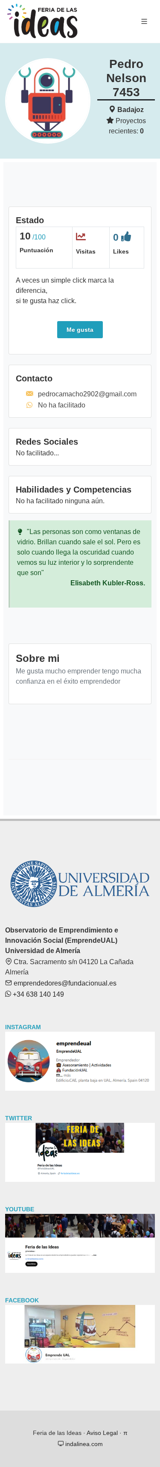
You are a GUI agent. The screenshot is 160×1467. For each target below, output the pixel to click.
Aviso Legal (102, 1432)
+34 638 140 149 (37, 994)
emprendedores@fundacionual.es (64, 983)
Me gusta (80, 329)
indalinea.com (83, 1443)
